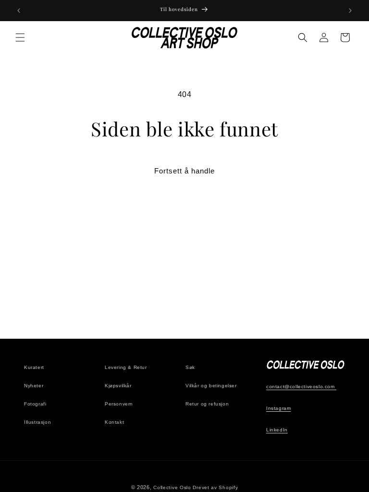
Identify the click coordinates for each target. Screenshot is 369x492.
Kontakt (114, 422)
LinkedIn (277, 429)
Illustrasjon (37, 422)
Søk (190, 367)
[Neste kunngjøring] (350, 10)
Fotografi (35, 403)
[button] (20, 37)
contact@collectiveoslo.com (301, 386)
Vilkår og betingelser (211, 385)
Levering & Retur (126, 367)
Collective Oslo (172, 487)
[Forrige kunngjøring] (18, 10)
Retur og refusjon (207, 403)
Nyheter (33, 385)
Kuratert (34, 367)
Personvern (119, 403)
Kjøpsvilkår (118, 385)
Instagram (278, 408)
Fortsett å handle (184, 171)
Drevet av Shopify (215, 487)
